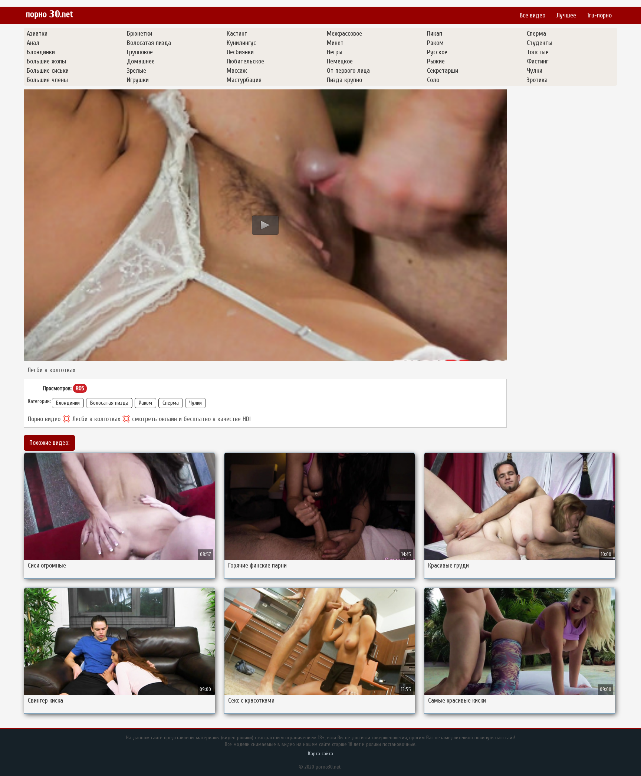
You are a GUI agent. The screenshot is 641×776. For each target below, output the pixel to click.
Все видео (532, 15)
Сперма (170, 403)
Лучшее (566, 15)
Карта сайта (320, 753)
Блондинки (68, 403)
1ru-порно (599, 15)
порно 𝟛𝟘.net (49, 14)
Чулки (195, 403)
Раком (145, 403)
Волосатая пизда (109, 403)
